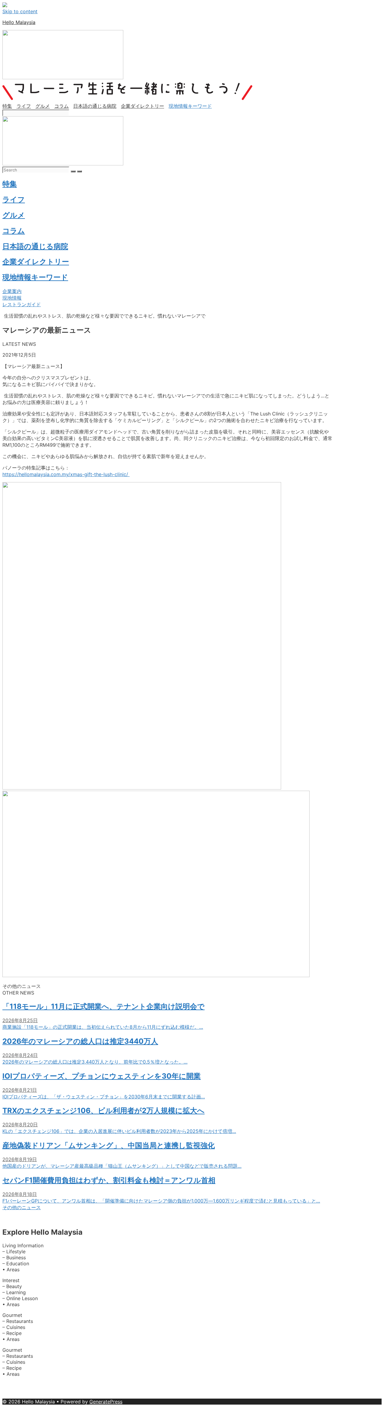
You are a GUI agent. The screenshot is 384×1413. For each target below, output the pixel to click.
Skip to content (20, 11)
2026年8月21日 (19, 1090)
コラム (61, 106)
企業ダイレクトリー (142, 106)
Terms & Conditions (210, 1396)
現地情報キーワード (190, 106)
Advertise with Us (54, 1385)
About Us (13, 1385)
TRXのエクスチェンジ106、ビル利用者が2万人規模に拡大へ (103, 1110)
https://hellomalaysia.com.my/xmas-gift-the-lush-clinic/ (66, 474)
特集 (7, 106)
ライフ (23, 106)
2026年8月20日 (20, 1125)
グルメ (42, 106)
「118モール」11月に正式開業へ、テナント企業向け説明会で (103, 1006)
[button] (12, 291)
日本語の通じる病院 (94, 106)
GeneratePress (105, 1402)
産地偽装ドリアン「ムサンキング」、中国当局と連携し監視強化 (108, 1145)
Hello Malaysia (18, 22)
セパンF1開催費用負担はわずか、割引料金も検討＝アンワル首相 (108, 1180)
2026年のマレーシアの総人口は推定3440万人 (80, 1041)
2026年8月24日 (20, 1055)
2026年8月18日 (19, 1194)
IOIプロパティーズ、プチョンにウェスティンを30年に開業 (101, 1076)
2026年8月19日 (19, 1159)
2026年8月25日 (20, 1020)
